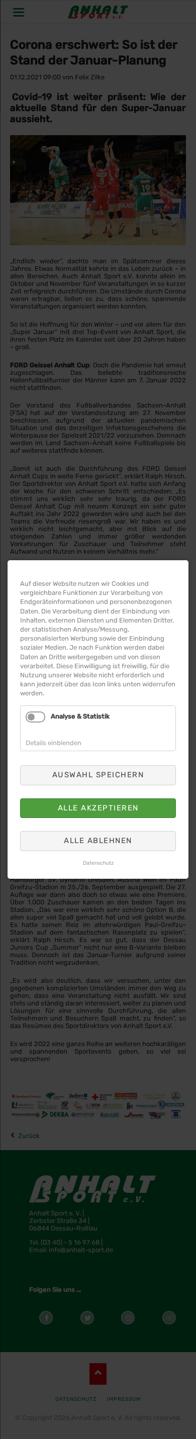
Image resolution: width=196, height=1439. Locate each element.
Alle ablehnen (98, 840)
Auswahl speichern (98, 774)
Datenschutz (98, 863)
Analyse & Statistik (80, 717)
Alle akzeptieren (98, 807)
